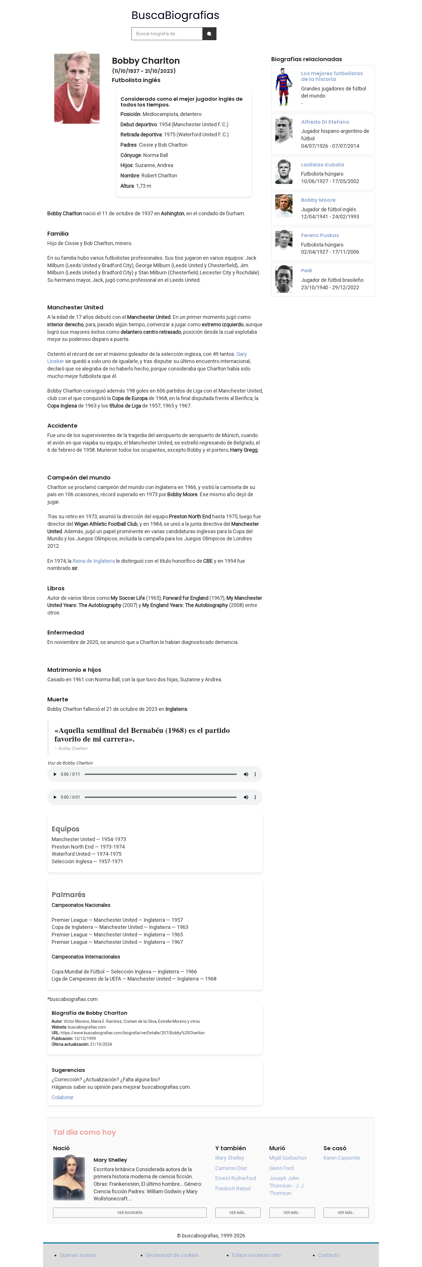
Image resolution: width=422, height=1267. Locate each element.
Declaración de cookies (172, 1255)
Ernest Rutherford (235, 1178)
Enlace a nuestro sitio (256, 1255)
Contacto (328, 1255)
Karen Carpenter (342, 1158)
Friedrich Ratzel (233, 1188)
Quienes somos (78, 1255)
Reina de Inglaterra (94, 561)
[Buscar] (209, 33)
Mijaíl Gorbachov (288, 1158)
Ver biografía (129, 1213)
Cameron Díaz (231, 1168)
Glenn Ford (281, 1168)
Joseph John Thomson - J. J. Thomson (287, 1185)
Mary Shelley (229, 1158)
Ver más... (238, 1213)
